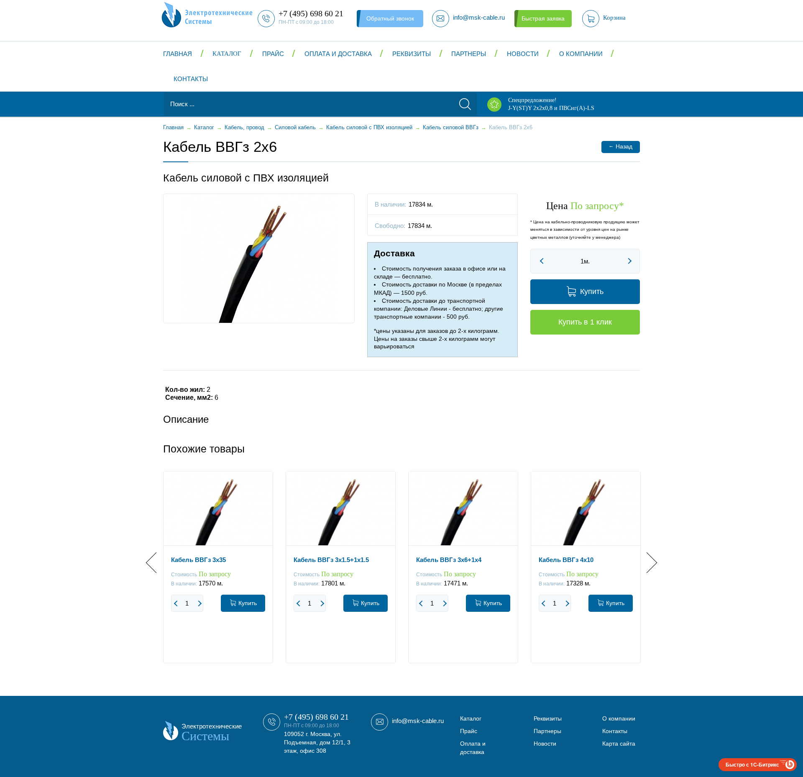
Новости (523, 53)
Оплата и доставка (338, 53)
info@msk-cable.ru (418, 720)
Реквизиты (411, 53)
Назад (620, 146)
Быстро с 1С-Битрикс (752, 764)
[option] (218, 573)
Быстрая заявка (543, 18)
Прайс (273, 53)
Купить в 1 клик (585, 322)
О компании (581, 53)
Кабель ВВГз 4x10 (566, 559)
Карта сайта (618, 743)
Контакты (191, 78)
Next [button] (647, 562)
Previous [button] (156, 562)
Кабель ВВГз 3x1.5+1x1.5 (331, 559)
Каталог (226, 53)
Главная (177, 53)
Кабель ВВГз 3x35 (198, 559)
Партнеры (468, 53)
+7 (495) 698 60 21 (316, 716)
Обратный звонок (390, 18)
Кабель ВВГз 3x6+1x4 (448, 559)
